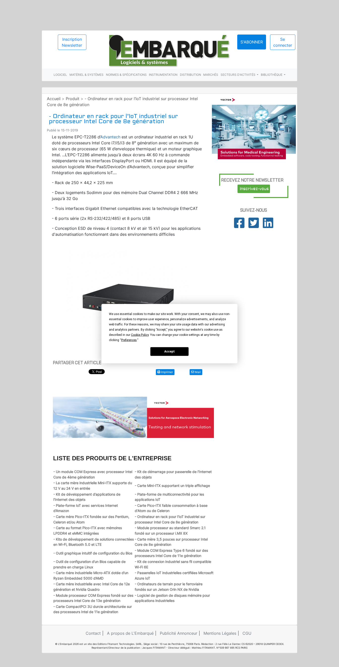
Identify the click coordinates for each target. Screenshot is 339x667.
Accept (169, 351)
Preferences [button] (129, 340)
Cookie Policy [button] (140, 334)
